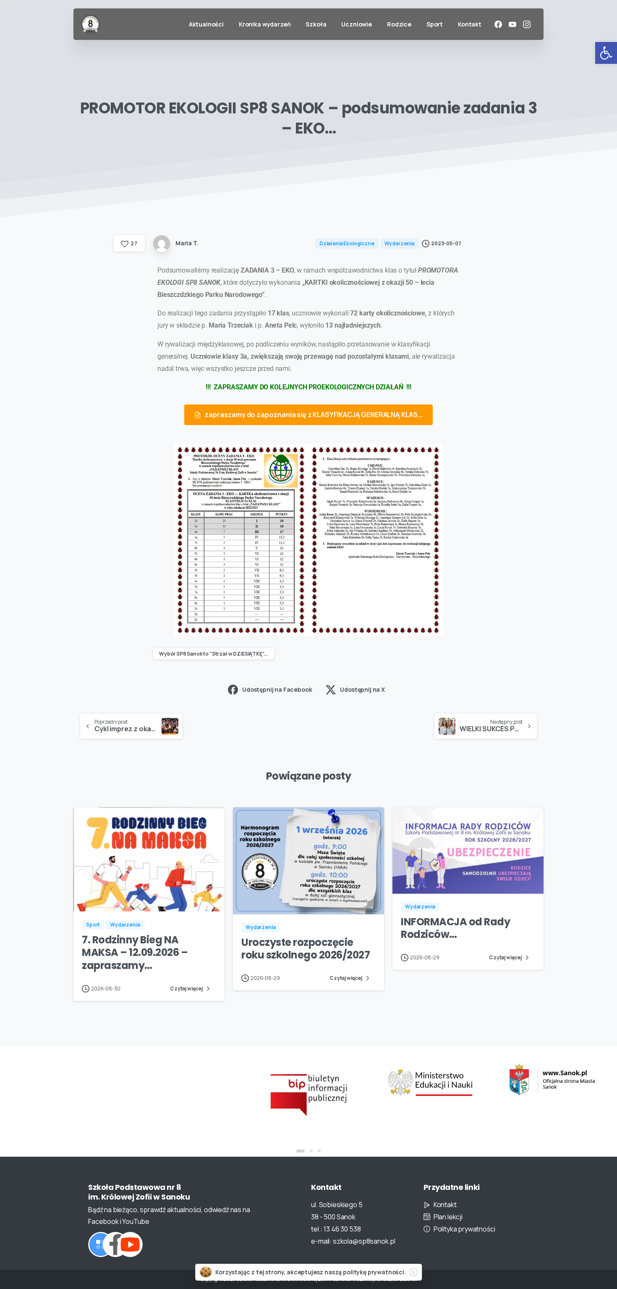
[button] (606, 53)
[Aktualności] (100, 1244)
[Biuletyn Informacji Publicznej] (308, 1094)
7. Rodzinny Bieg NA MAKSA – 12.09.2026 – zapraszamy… (135, 952)
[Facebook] (498, 24)
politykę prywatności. (374, 1272)
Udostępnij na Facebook (277, 689)
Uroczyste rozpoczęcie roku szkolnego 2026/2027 (305, 948)
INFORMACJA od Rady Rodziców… (455, 928)
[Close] (413, 1272)
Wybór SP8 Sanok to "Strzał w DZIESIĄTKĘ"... (213, 653)
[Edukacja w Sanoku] (552, 1080)
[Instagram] (527, 24)
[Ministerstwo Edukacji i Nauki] (430, 1082)
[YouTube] (512, 24)
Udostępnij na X (362, 689)
